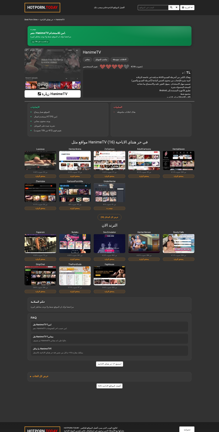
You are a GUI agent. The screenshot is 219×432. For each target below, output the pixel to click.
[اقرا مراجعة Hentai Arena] (75, 160)
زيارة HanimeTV (54, 94)
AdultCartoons (144, 149)
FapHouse (109, 264)
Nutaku (75, 232)
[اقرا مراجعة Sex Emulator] (109, 243)
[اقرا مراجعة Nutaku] (75, 243)
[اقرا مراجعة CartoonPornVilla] (75, 193)
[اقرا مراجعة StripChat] (40, 276)
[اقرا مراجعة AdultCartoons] (144, 160)
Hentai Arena (75, 149)
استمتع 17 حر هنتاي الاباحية (109, 364)
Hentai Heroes (144, 232)
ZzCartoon (109, 149)
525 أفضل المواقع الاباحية (109, 386)
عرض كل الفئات (40, 376)
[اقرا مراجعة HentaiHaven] (178, 160)
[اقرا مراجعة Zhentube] (40, 193)
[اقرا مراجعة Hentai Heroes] (144, 243)
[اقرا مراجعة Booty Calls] (178, 243)
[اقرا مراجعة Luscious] (40, 160)
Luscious (40, 149)
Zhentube (40, 181)
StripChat (40, 264)
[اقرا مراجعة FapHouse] (109, 276)
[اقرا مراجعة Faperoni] (40, 243)
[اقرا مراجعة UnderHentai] (109, 193)
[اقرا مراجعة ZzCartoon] (109, 160)
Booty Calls (178, 232)
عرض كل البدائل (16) (109, 217)
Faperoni (40, 232)
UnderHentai (109, 181)
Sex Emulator (109, 232)
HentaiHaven (179, 149)
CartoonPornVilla (75, 181)
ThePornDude (74, 264)
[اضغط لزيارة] (53, 68)
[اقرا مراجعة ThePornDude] (75, 276)
